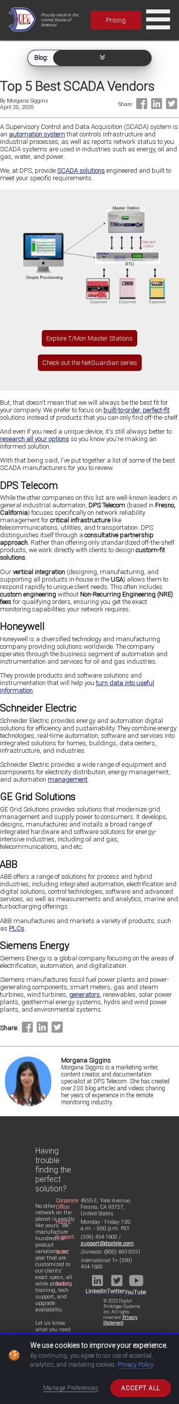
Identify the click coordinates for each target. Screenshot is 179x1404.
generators (84, 994)
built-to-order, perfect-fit (136, 410)
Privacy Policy (136, 1364)
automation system (37, 134)
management (68, 779)
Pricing (116, 20)
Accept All (140, 1388)
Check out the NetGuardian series (89, 362)
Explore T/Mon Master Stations (89, 338)
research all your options (34, 439)
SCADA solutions (81, 170)
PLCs (16, 928)
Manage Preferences (71, 1388)
